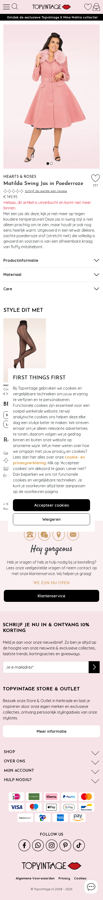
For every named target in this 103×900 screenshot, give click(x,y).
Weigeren (51, 519)
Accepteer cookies (51, 505)
